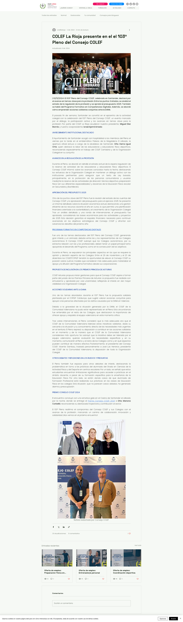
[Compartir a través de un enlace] (69, 527)
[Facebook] (134, 4)
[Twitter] (130, 4)
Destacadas (75, 15)
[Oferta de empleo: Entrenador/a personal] (91, 557)
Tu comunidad (90, 15)
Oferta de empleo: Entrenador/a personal (89, 571)
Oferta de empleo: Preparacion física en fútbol (54, 571)
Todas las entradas (49, 15)
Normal (63, 15)
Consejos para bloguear (109, 15)
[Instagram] (127, 4)
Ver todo (138, 545)
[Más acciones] (129, 30)
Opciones (163, 619)
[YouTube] (137, 4)
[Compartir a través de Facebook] (53, 527)
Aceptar (173, 619)
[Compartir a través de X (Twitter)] (59, 527)
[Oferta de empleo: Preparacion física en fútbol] (57, 557)
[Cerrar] (180, 618)
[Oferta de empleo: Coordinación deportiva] (126, 557)
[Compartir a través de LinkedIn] (64, 527)
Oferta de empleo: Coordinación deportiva (124, 571)
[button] (87, 8)
